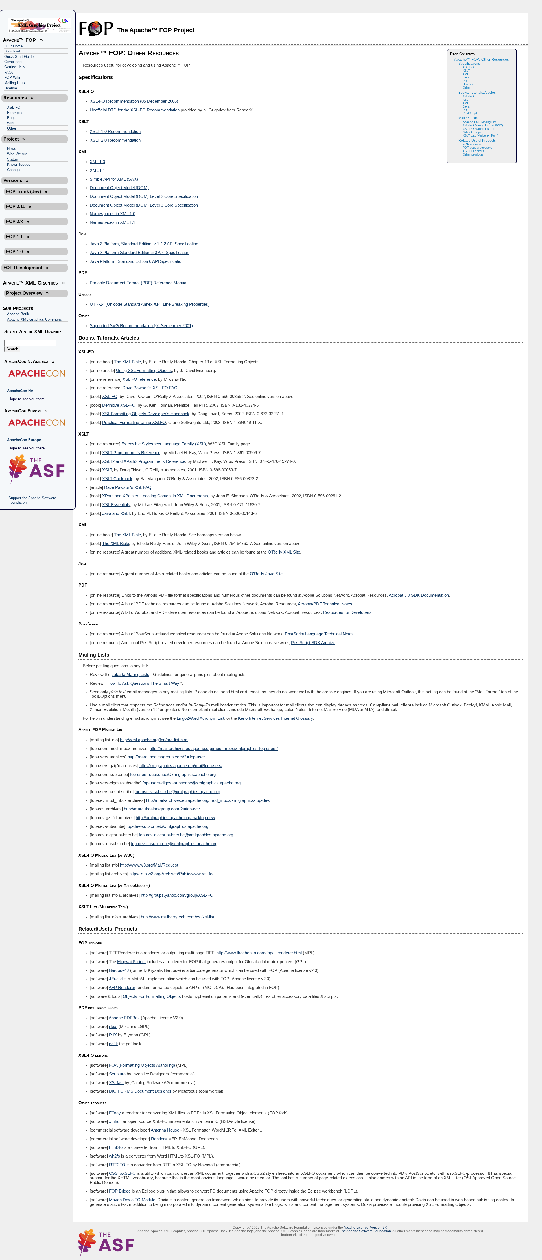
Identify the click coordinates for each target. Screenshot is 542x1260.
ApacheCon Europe (24, 440)
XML (466, 74)
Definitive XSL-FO (119, 405)
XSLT (466, 70)
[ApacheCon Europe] (36, 422)
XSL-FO (13, 107)
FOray (115, 1113)
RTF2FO (117, 1165)
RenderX (159, 1139)
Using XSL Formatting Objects (144, 370)
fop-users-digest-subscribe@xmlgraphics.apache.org (192, 783)
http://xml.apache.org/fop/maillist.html (154, 740)
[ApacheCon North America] (36, 373)
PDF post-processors (478, 147)
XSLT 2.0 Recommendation (115, 140)
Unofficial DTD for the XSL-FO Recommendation (135, 110)
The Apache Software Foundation (365, 1231)
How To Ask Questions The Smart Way (143, 683)
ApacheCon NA (20, 391)
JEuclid (116, 979)
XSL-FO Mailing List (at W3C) (483, 125)
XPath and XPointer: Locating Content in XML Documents (155, 496)
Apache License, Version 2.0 (365, 1227)
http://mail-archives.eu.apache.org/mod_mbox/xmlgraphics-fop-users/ (214, 748)
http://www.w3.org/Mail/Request (149, 865)
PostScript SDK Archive (313, 642)
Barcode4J (119, 970)
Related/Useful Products (477, 141)
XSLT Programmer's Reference (131, 452)
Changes (14, 170)
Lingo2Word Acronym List (200, 718)
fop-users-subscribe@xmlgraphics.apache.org (173, 774)
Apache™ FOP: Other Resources (481, 60)
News (11, 148)
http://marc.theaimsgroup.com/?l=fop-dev (162, 809)
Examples (15, 113)
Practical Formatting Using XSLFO (134, 422)
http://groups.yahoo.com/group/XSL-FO (177, 895)
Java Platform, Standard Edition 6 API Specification (136, 261)
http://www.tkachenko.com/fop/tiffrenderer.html (259, 953)
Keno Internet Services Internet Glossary (275, 718)
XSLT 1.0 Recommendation (115, 131)
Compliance (13, 62)
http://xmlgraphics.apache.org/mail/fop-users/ (180, 766)
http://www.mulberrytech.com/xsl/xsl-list (177, 917)
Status (12, 159)
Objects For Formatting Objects (152, 996)
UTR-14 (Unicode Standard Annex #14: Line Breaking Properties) (149, 304)
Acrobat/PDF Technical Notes (325, 604)
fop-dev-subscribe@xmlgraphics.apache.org (167, 826)
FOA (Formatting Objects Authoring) (142, 1065)
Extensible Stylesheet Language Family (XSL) (163, 444)
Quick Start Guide (19, 56)
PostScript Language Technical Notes (319, 634)
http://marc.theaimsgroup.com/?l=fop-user (166, 757)
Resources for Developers (347, 612)
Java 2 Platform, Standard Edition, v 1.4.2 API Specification (144, 244)
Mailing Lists (14, 83)
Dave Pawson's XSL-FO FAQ (150, 388)
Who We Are (17, 154)
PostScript (470, 113)
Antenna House (165, 1130)
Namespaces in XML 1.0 (112, 213)
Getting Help (14, 67)
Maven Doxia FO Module (132, 1200)
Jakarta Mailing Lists (130, 674)
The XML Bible (127, 362)
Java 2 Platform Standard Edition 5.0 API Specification (139, 252)
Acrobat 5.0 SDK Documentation (419, 595)
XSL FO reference (139, 379)
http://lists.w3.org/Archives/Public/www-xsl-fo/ (171, 874)
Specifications (469, 63)
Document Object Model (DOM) (119, 187)
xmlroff (115, 1121)
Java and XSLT (116, 513)
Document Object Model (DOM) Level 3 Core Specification (144, 205)
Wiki (10, 123)
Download (12, 51)
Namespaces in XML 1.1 (112, 222)
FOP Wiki (12, 77)
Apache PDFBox (124, 1018)
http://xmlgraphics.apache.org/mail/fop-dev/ (175, 817)
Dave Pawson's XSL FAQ (128, 487)
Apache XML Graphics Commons (34, 319)
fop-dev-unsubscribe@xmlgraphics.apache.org (174, 843)
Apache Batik (18, 314)
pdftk (113, 1044)
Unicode (468, 84)
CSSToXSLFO (122, 1173)
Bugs (11, 118)
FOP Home (13, 46)
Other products (473, 154)
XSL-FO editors (473, 151)
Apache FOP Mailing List (479, 122)
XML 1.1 (97, 170)
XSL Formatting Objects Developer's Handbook (145, 414)
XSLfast (116, 1082)
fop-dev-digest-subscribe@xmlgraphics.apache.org (186, 835)
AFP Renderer (122, 987)
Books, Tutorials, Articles (477, 93)
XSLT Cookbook (117, 478)
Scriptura (117, 1074)
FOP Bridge (120, 1191)
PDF (466, 80)
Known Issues (18, 164)
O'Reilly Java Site (266, 574)
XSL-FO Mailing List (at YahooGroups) (478, 130)
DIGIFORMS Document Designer (140, 1091)
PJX (113, 1035)
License (10, 88)
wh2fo (114, 1156)
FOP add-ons (472, 144)
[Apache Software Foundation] (36, 469)
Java (466, 77)
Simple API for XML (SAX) (114, 179)
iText (113, 1026)
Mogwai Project (131, 961)
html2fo (116, 1147)
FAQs (9, 72)
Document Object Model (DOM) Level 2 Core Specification (144, 196)
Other (11, 128)
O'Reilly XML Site (284, 552)
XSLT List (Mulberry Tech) (481, 135)
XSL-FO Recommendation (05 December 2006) (134, 101)
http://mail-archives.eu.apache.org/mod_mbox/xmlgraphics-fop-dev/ (208, 800)
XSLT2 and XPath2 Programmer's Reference (143, 461)
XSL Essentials (116, 504)
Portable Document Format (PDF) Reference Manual (138, 283)
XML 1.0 (97, 161)
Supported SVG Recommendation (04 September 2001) (141, 325)
